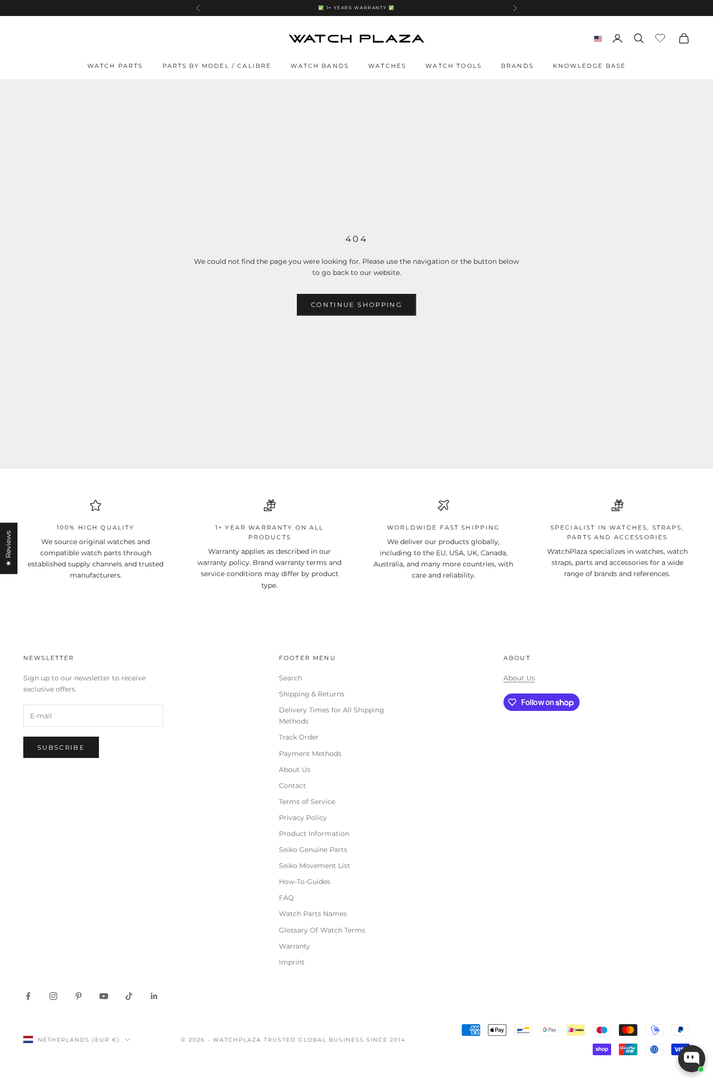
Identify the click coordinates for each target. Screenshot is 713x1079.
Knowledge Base (589, 65)
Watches (387, 65)
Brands (517, 65)
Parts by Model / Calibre (217, 65)
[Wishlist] (661, 37)
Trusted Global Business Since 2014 (334, 1039)
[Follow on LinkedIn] (154, 996)
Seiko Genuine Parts (313, 849)
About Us (294, 769)
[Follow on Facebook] (28, 996)
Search (290, 678)
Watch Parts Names (313, 913)
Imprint (292, 962)
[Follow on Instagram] (53, 996)
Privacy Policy (303, 817)
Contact (292, 785)
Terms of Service (307, 801)
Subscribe (61, 747)
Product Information (314, 833)
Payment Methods (310, 753)
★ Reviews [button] (8, 548)
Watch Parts (115, 65)
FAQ (286, 897)
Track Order (299, 737)
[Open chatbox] (691, 1058)
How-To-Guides (304, 881)
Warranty (294, 946)
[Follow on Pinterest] (78, 996)
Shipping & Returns (311, 694)
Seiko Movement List (314, 865)
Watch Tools (453, 65)
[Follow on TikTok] (129, 996)
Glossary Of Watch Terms (322, 930)
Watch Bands (320, 65)
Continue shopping (356, 304)
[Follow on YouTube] (104, 996)
